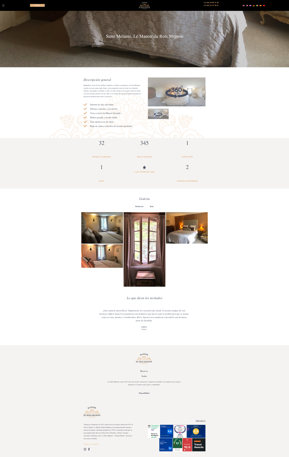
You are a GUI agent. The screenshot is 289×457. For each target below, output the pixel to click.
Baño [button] (152, 206)
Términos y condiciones (91, 444)
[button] (3, 5)
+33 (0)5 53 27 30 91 (211, 5)
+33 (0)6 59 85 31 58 (211, 2)
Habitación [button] (139, 206)
